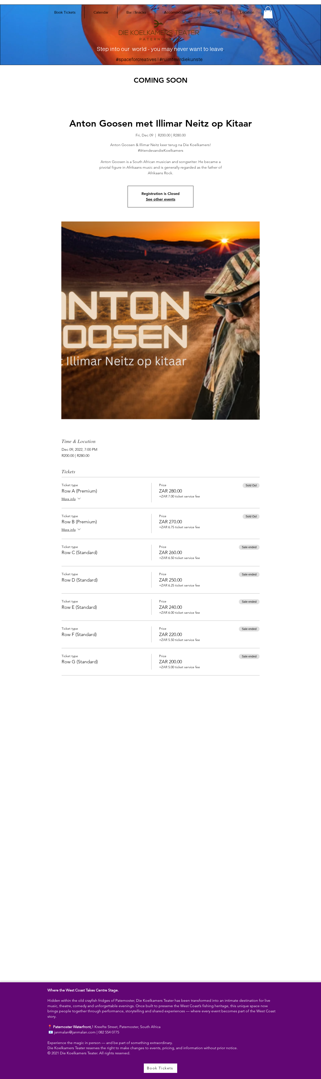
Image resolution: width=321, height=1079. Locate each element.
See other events (160, 199)
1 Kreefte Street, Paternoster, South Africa (126, 1027)
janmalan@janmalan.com (75, 1032)
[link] (268, 12)
